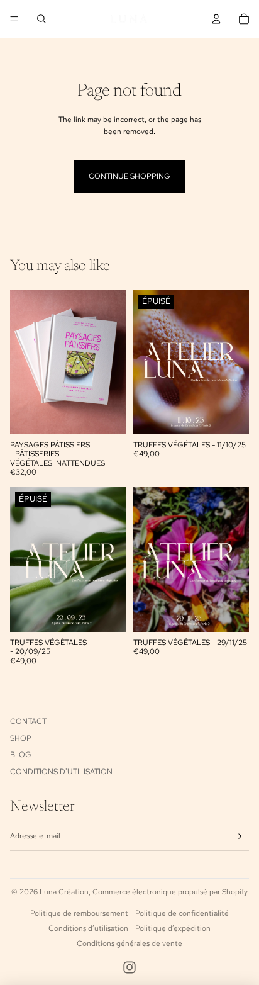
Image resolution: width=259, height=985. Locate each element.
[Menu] (14, 18)
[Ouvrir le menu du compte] (216, 19)
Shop (20, 738)
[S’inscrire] (238, 837)
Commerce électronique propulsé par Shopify (170, 892)
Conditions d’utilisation (88, 928)
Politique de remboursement (79, 913)
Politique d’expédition (173, 928)
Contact (28, 721)
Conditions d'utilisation (61, 772)
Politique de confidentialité (182, 913)
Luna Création (64, 892)
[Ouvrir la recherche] (41, 19)
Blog (20, 755)
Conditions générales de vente (129, 943)
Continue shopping (129, 176)
